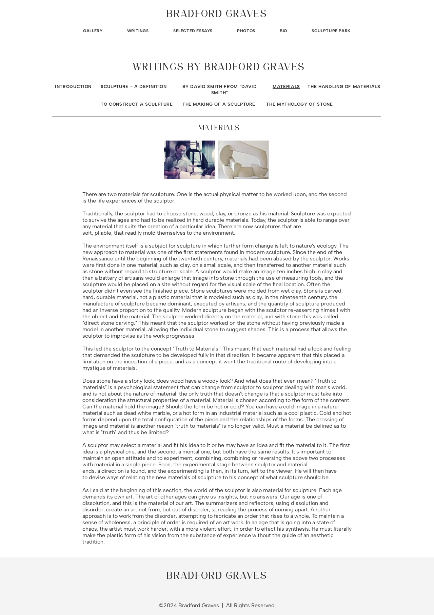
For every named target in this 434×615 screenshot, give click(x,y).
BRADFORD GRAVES (217, 14)
